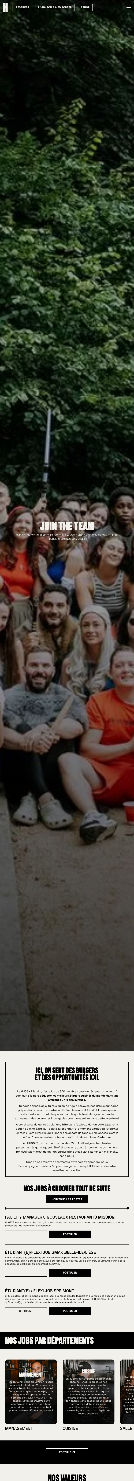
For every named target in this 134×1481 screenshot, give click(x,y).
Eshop (85, 7)
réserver (22, 7)
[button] (127, 7)
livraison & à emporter (55, 7)
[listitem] (31, 1395)
